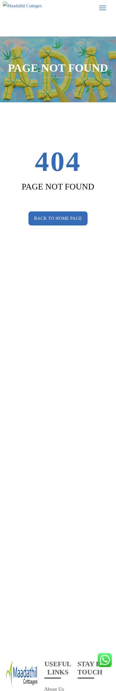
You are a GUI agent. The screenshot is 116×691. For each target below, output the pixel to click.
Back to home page (58, 218)
